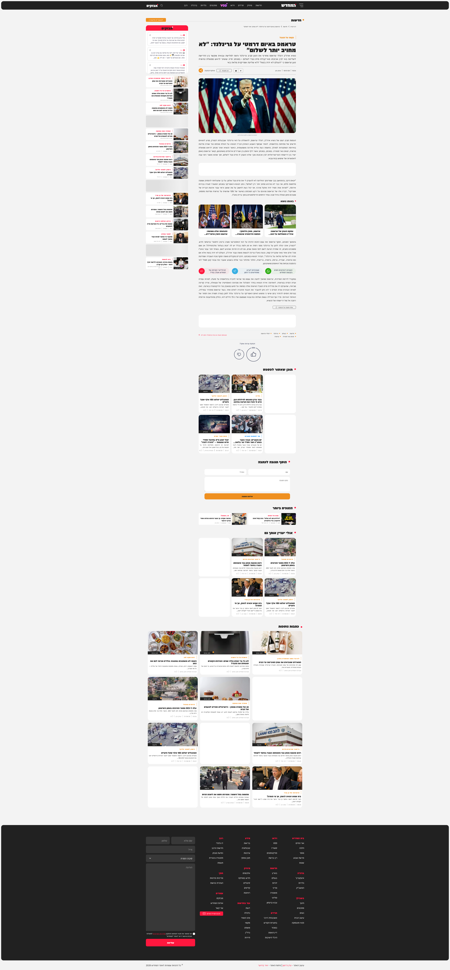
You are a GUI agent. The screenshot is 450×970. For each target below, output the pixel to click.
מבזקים (220, 898)
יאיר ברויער (263, 965)
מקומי (247, 922)
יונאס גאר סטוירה (288, 336)
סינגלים (246, 882)
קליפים (247, 887)
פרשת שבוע (298, 857)
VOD (223, 5)
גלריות (203, 5)
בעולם (284, 333)
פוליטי (274, 897)
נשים (302, 912)
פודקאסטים (272, 853)
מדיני (275, 887)
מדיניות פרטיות (216, 878)
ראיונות (247, 892)
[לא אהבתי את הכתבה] (239, 354)
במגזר (274, 927)
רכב (186, 5)
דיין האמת (272, 932)
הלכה (301, 848)
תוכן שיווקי (245, 857)
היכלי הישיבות (271, 937)
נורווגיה (277, 336)
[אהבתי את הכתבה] (253, 354)
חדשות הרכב (217, 848)
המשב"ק (300, 887)
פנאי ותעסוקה (298, 922)
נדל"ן (247, 932)
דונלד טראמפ (265, 333)
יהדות (274, 882)
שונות (301, 862)
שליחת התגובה (247, 496)
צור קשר (219, 908)
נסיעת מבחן (218, 853)
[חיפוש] (161, 5)
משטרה (273, 892)
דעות (248, 908)
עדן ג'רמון (287, 965)
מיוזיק (249, 5)
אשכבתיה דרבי (270, 917)
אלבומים (246, 873)
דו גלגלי (219, 843)
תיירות (247, 937)
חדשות (259, 5)
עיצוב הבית (299, 917)
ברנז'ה (194, 5)
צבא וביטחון (272, 902)
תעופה (220, 862)
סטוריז (274, 848)
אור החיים (300, 843)
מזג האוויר (245, 917)
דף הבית (293, 26)
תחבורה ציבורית (216, 857)
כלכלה (247, 912)
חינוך (302, 903)
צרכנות (247, 853)
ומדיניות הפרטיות (159, 933)
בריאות (247, 843)
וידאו (233, 5)
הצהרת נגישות (216, 882)
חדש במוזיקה (244, 878)
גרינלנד (276, 333)
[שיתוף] (150, 35)
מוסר (302, 853)
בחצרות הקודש (270, 922)
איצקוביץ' (300, 878)
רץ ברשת (273, 857)
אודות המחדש (217, 903)
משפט (247, 927)
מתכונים (213, 5)
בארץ (274, 873)
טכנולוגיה (246, 848)
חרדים (241, 5)
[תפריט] (301, 5)
